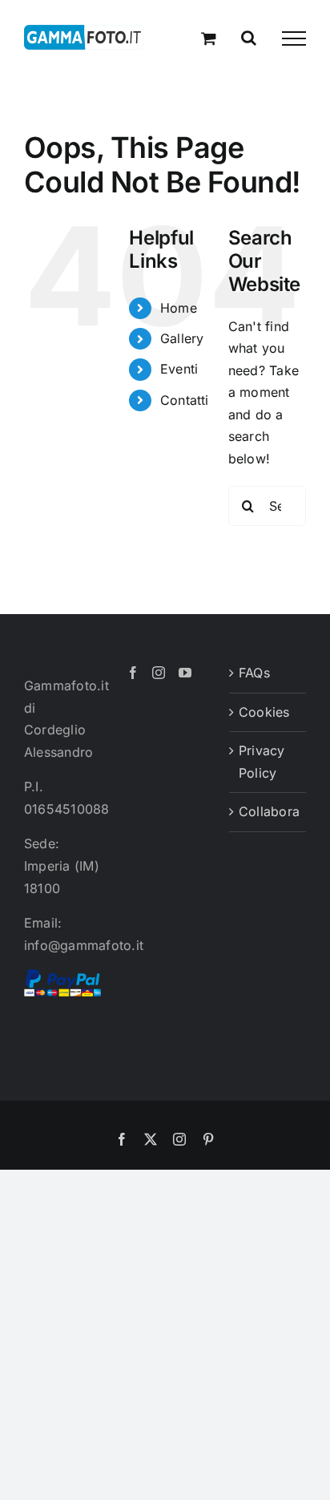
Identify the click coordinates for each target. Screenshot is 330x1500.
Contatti (184, 400)
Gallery (182, 338)
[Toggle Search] (248, 38)
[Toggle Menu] (294, 38)
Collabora (268, 811)
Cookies (264, 712)
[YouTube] (185, 672)
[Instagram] (158, 672)
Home (178, 308)
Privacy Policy (262, 761)
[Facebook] (133, 672)
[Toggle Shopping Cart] (208, 38)
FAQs (254, 673)
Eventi (179, 369)
